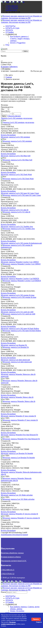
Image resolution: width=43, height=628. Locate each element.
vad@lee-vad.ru (11, 10)
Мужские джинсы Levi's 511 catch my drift (17, 312)
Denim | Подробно (17, 43)
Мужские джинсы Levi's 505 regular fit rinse (17, 295)
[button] (6, 69)
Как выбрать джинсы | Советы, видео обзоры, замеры (20, 39)
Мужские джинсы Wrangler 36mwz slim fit (17, 397)
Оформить (13, 67)
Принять (36, 619)
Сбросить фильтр (14, 116)
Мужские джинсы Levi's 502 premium (15, 137)
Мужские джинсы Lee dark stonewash (15, 360)
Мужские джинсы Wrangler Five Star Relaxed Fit (19, 435)
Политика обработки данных (12, 553)
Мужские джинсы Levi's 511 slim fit (14, 210)
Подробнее (11, 135)
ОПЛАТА (9, 30)
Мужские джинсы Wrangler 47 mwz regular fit (18, 416)
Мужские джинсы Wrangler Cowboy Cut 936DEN (20, 279)
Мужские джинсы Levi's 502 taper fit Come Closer (20, 193)
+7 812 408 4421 (12, 6)
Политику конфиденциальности (8, 623)
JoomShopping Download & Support (14, 535)
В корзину (5, 67)
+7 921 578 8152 (12, 8)
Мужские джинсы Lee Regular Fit (14, 345)
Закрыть (39, 622)
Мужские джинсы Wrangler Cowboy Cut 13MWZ (20, 262)
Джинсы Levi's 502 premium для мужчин (16, 118)
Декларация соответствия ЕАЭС (13, 561)
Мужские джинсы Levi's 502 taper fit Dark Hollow (20, 328)
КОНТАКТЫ (10, 26)
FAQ (7, 45)
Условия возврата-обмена (11, 557)
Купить (4, 135)
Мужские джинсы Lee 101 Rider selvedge (17, 495)
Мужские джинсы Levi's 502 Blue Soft (15, 156)
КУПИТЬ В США (12, 28)
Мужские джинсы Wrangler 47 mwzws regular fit (19, 514)
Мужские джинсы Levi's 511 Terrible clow (17, 226)
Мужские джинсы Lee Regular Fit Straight (17, 453)
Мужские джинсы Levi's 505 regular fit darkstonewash (21, 243)
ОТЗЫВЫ (10, 32)
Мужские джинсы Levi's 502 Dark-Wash (16, 174)
